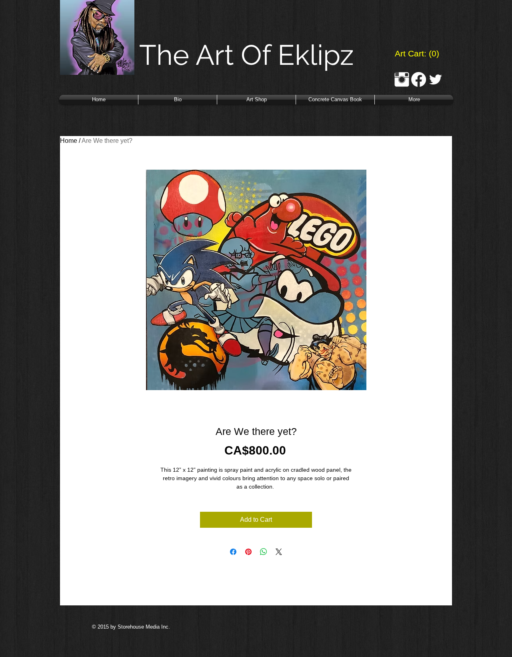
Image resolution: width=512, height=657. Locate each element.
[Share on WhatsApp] (263, 552)
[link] (416, 53)
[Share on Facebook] (233, 552)
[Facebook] (418, 79)
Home (68, 140)
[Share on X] (279, 552)
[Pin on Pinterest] (248, 552)
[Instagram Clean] (401, 79)
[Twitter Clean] (435, 79)
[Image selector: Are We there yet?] (244, 401)
